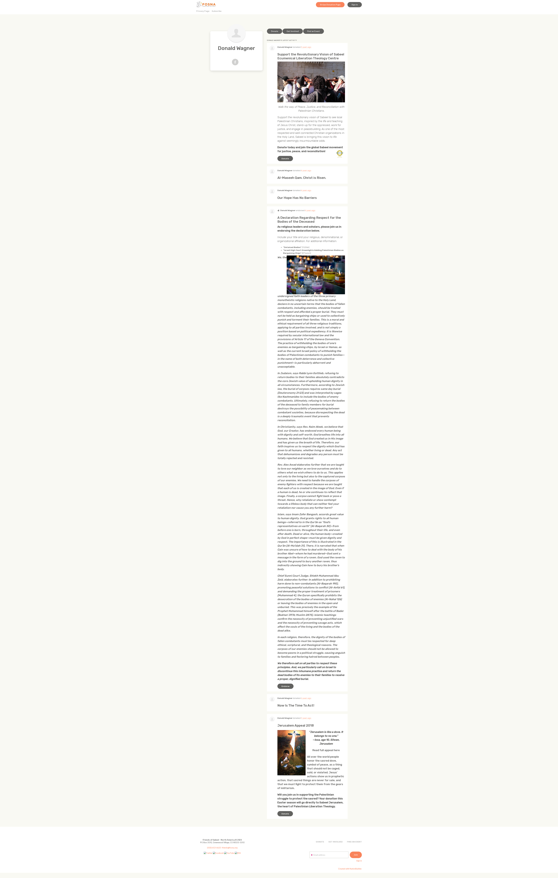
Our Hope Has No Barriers (297, 198)
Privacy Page (202, 11)
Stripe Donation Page (330, 4)
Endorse (285, 686)
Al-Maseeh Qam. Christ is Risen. (301, 178)
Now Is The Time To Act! (295, 705)
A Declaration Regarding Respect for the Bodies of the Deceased (309, 220)
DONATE (320, 842)
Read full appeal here (326, 750)
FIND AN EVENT (354, 842)
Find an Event (313, 31)
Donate (274, 31)
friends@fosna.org (229, 847)
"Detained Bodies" (292, 247)
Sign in (355, 4)
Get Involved (293, 31)
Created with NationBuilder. (350, 869)
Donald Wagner (285, 47)
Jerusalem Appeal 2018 (295, 725)
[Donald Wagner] (236, 33)
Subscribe (216, 11)
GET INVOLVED (335, 842)
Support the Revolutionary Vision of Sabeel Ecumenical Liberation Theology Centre (310, 56)
